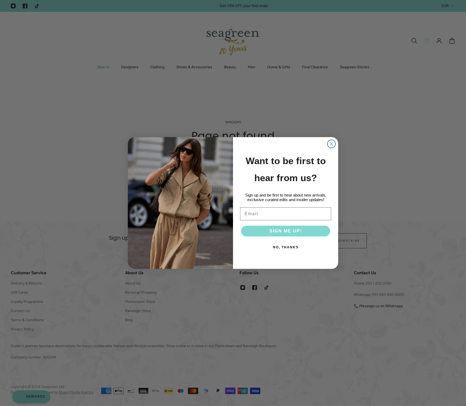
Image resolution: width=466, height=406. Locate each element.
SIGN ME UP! (285, 231)
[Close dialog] (331, 144)
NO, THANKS (286, 247)
